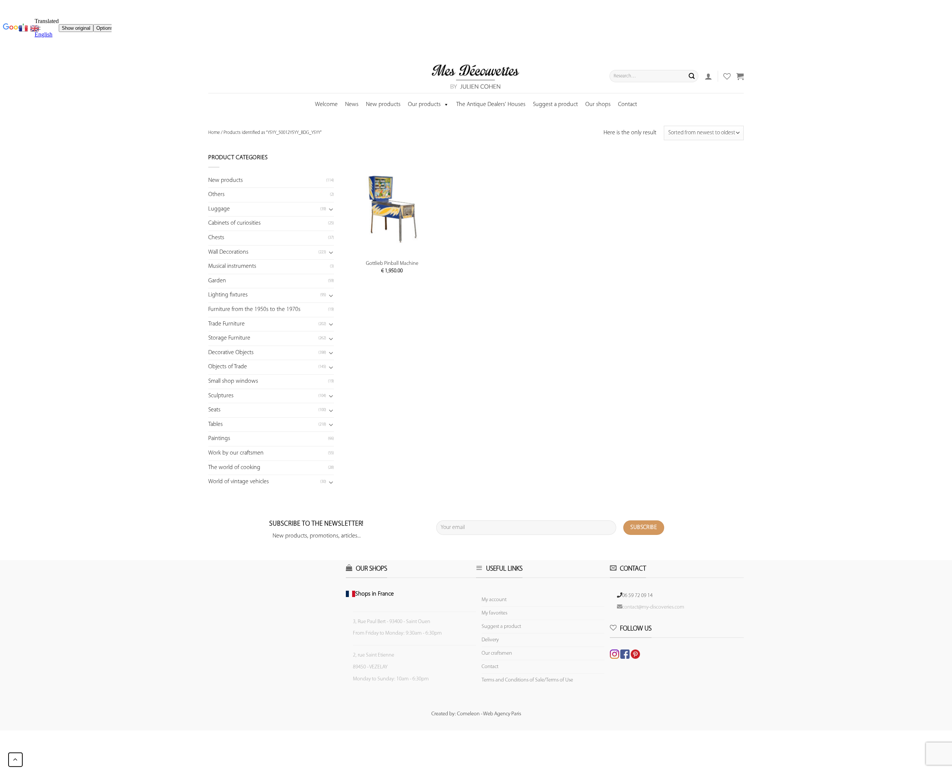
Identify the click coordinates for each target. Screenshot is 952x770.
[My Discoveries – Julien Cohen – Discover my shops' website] (475, 76)
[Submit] (691, 76)
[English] (34, 28)
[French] (24, 28)
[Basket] (740, 76)
